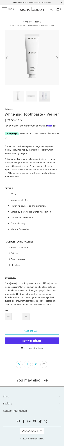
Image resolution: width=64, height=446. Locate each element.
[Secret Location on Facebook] (23, 422)
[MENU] (3, 9)
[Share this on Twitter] (19, 364)
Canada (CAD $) (30, 430)
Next (37, 22)
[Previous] (7, 58)
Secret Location (35, 438)
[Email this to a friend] (43, 364)
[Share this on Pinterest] (35, 364)
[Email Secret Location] (18, 422)
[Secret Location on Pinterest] (34, 422)
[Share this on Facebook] (27, 364)
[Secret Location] (32, 9)
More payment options (32, 348)
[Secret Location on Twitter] (45, 422)
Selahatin (9, 109)
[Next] (57, 58)
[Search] (51, 9)
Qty (6, 310)
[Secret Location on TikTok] (40, 422)
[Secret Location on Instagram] (29, 422)
